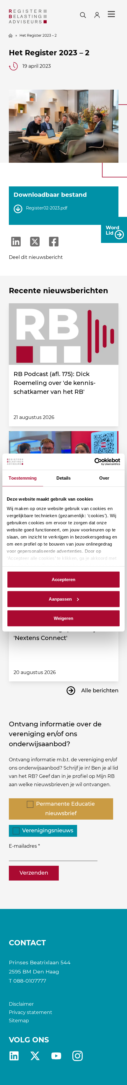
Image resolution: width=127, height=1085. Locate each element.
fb (77, 1056)
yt (56, 1056)
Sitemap (19, 1020)
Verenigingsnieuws (47, 830)
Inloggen (99, 14)
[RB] (28, 16)
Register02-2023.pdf (46, 208)
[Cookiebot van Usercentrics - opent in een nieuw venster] (94, 461)
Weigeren (63, 618)
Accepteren (63, 579)
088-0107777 (29, 981)
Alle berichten (99, 690)
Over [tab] (104, 478)
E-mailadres (23, 846)
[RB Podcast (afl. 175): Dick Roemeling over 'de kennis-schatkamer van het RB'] (63, 334)
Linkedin (14, 1056)
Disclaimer (21, 1004)
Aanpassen (60, 598)
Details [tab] (63, 478)
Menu (111, 14)
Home (10, 35)
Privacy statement (30, 1012)
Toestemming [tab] (23, 478)
